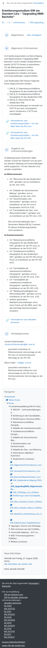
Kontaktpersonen (20, 333)
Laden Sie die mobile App (13, 645)
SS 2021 (7, 611)
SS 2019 (7, 623)
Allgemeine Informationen (24, 48)
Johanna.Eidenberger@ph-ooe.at (19, 344)
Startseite (4, 22)
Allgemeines (17, 35)
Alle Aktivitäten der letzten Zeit (18, 564)
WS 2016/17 (9, 637)
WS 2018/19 (9, 626)
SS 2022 (8, 606)
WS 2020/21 (9, 614)
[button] (6, 35)
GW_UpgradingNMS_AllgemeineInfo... (37, 22)
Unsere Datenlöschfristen (13, 642)
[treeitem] (23, 469)
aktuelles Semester (12, 603)
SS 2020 (8, 617)
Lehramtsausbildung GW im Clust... (20, 22)
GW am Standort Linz (13, 594)
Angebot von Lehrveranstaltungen (22, 149)
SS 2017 (7, 634)
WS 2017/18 (9, 631)
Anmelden (38, 3)
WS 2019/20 (9, 620)
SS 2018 (7, 628)
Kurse (9, 22)
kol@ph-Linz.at (24, 363)
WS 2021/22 (9, 609)
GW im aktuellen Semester (16, 597)
